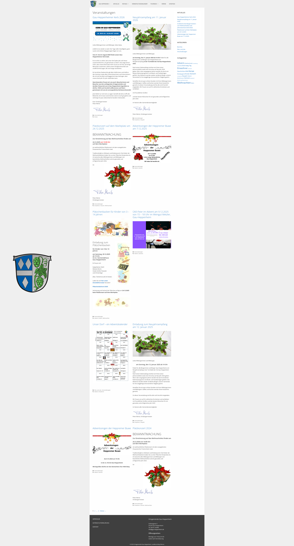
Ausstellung (195, 63)
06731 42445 (155, 527)
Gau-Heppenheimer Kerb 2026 (109, 17)
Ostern (190, 76)
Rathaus (124, 4)
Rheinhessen (180, 78)
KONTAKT (95, 527)
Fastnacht (190, 68)
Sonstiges (172, 4)
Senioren (141, 253)
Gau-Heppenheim (104, 4)
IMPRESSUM (96, 519)
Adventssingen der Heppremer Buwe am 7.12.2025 (152, 127)
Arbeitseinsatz (188, 63)
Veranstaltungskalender (139, 4)
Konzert (102, 205)
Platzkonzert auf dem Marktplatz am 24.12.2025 (111, 127)
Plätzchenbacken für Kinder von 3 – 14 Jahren (111, 213)
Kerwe (96, 117)
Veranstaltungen (98, 115)
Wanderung (179, 80)
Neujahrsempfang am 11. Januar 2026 (149, 19)
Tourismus (153, 4)
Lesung (178, 76)
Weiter (103, 511)
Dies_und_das (97, 390)
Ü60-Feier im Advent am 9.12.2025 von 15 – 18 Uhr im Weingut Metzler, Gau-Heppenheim (152, 214)
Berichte (179, 47)
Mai (181, 76)
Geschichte (181, 71)
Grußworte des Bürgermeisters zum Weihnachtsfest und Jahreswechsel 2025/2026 (186, 25)
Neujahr (142, 120)
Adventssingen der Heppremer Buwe (112, 428)
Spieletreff (192, 78)
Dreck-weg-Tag (186, 65)
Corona (179, 65)
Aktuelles (116, 4)
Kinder (100, 318)
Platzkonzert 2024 (142, 428)
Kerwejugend (181, 74)
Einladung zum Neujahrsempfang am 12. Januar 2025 (150, 326)
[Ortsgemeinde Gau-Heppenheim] (93, 4)
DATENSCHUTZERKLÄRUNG (101, 523)
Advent (136, 168)
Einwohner (137, 120)
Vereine (164, 4)
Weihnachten (108, 205)
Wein (192, 83)
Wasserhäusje (185, 80)
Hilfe (186, 71)
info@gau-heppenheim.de (156, 529)
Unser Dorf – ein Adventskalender (110, 324)
